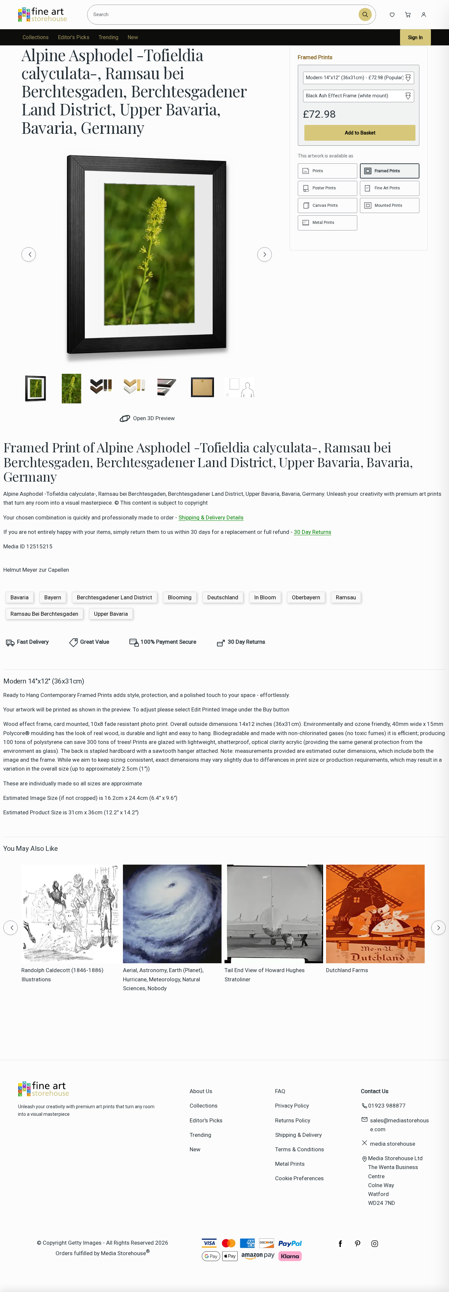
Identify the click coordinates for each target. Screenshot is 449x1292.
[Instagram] (374, 1247)
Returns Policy (292, 1120)
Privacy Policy (292, 1105)
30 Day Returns (312, 532)
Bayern (52, 597)
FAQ (280, 1091)
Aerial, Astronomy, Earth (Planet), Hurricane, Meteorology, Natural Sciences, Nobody (163, 979)
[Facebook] (340, 1247)
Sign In (415, 37)
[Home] (48, 14)
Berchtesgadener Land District (114, 597)
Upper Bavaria (111, 613)
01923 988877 (387, 1105)
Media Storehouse (123, 1253)
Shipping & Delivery (298, 1135)
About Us (201, 1091)
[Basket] (408, 14)
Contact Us (375, 1091)
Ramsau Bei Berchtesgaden (44, 613)
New (133, 37)
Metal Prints (290, 1163)
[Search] (365, 14)
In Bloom (265, 597)
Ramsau (346, 597)
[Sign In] (423, 14)
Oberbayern (306, 597)
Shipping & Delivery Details (211, 517)
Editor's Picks (73, 37)
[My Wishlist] (392, 14)
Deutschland (222, 597)
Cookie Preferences (299, 1178)
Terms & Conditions (299, 1149)
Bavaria (20, 597)
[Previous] (28, 254)
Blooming (180, 597)
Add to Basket (360, 133)
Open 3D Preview (153, 418)
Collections (36, 37)
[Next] (264, 254)
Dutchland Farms (347, 970)
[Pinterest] (357, 1247)
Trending (108, 37)
